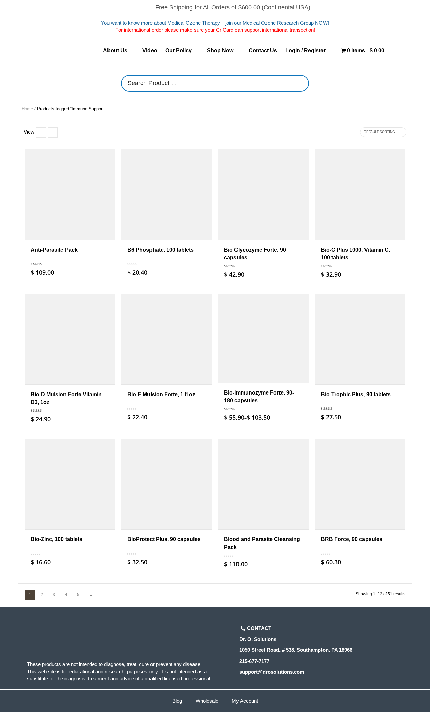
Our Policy (178, 50)
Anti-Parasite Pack (54, 250)
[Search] (302, 83)
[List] (41, 132)
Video (149, 50)
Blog (177, 701)
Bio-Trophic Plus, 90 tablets (356, 394)
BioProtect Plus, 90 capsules (164, 539)
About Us (115, 50)
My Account (245, 701)
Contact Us (263, 50)
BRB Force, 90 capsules (351, 539)
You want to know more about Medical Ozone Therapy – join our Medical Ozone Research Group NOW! (215, 23)
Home (27, 108)
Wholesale (207, 701)
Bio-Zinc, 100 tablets (56, 539)
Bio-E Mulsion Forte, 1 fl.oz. (162, 394)
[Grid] (53, 132)
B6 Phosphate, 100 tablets (160, 250)
